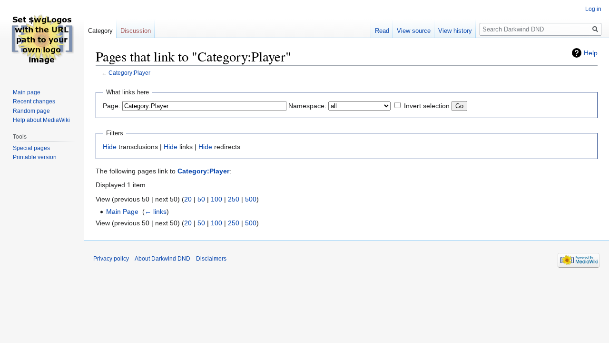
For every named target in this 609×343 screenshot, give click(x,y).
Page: (111, 106)
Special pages (31, 148)
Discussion (135, 30)
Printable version (35, 157)
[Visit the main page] (42, 38)
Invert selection (427, 106)
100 (216, 199)
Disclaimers (211, 258)
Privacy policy (111, 258)
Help (591, 53)
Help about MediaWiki (41, 120)
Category (100, 30)
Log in (593, 9)
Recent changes (34, 101)
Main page (26, 92)
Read (382, 30)
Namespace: (307, 106)
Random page (31, 111)
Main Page (122, 211)
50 (201, 199)
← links (156, 211)
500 (250, 199)
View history (455, 30)
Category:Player (129, 73)
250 (233, 199)
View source (414, 30)
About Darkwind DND (162, 258)
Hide (110, 147)
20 (188, 199)
